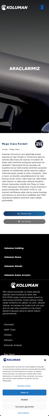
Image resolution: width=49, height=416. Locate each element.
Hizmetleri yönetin (24, 386)
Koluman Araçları (13, 345)
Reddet (24, 399)
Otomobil (9, 324)
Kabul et (24, 392)
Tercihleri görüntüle (24, 407)
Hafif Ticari (10, 330)
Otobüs (7, 335)
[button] (45, 360)
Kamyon (8, 340)
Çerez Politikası (23, 413)
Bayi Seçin (9, 354)
